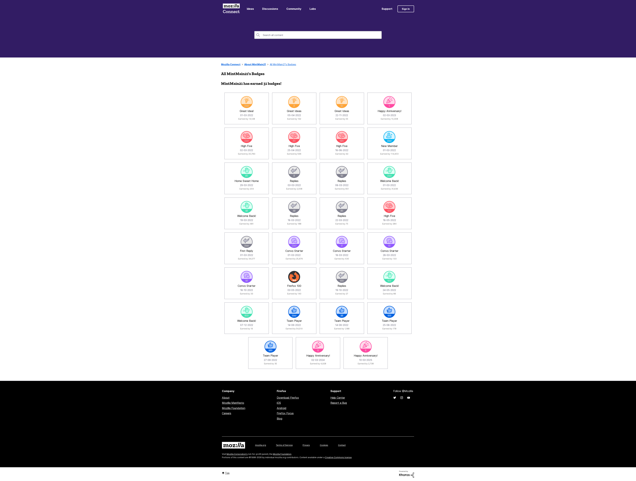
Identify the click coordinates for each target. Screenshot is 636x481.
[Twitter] (394, 397)
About (226, 397)
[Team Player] (294, 312)
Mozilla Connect (231, 8)
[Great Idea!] (247, 102)
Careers (226, 413)
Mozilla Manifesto (233, 402)
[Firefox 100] (294, 277)
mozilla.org (260, 445)
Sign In (406, 8)
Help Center (337, 397)
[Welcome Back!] (389, 172)
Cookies (324, 445)
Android (281, 408)
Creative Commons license (338, 457)
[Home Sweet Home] (247, 172)
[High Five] (247, 137)
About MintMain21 (255, 64)
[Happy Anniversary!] (389, 102)
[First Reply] (247, 242)
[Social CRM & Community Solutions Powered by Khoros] (406, 474)
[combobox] (318, 35)
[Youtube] (408, 397)
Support (387, 8)
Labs (313, 8)
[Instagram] (401, 397)
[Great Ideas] (294, 102)
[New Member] (389, 137)
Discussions (270, 8)
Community (293, 8)
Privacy (306, 445)
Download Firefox (288, 397)
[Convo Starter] (294, 242)
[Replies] (294, 172)
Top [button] (227, 473)
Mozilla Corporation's (237, 454)
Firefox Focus (285, 413)
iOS (279, 402)
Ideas (250, 8)
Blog (279, 418)
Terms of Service (284, 445)
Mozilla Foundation (233, 408)
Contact (342, 445)
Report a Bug (338, 402)
